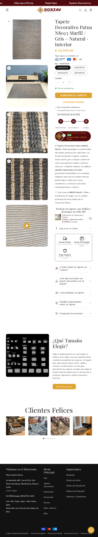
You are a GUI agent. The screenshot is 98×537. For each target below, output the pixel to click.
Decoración (48, 497)
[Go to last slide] (9, 428)
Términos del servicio (71, 533)
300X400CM (79, 73)
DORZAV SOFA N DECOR (20, 533)
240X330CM (62, 73)
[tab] (44, 438)
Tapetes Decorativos (49, 484)
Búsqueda (70, 475)
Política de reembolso (38, 533)
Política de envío (86, 533)
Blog (45, 513)
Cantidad (58, 78)
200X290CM (79, 68)
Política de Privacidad (75, 491)
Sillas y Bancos (50, 508)
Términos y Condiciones (76, 497)
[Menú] (7, 10)
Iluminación (49, 492)
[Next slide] (89, 428)
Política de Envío (73, 480)
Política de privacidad (55, 533)
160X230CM (62, 68)
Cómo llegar (11, 490)
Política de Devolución (75, 486)
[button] (80, 10)
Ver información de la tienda (68, 114)
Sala (45, 478)
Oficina (47, 503)
